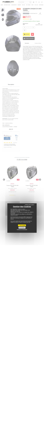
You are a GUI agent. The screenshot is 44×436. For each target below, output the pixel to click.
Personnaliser (22, 227)
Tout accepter (22, 225)
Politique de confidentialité (22, 229)
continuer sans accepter (29, 204)
